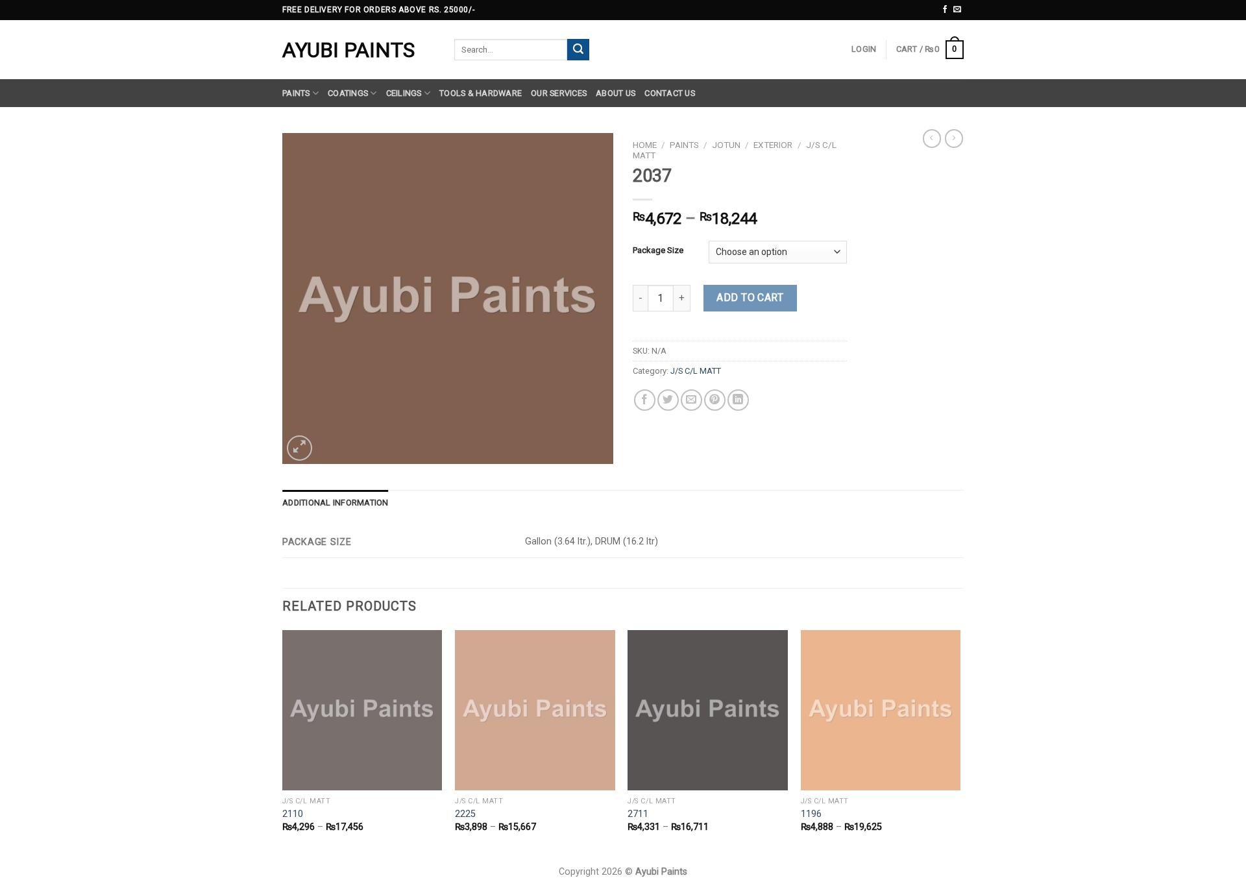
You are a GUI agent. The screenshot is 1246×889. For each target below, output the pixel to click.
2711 (638, 814)
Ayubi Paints (348, 50)
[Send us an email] (957, 9)
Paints (296, 93)
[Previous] (283, 743)
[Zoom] (299, 448)
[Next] (960, 743)
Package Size (658, 250)
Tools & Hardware (480, 93)
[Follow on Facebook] (945, 9)
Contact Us (669, 93)
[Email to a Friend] (691, 400)
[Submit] (578, 50)
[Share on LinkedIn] (738, 400)
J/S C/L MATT (695, 371)
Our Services (559, 93)
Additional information (335, 502)
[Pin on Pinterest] (715, 400)
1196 (811, 814)
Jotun (726, 145)
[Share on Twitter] (668, 400)
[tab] (335, 503)
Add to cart (749, 297)
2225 (465, 814)
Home (645, 145)
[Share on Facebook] (644, 400)
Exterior (772, 145)
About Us (615, 93)
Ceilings (404, 93)
